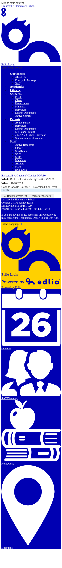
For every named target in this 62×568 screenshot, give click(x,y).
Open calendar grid (41, 195)
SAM (18, 154)
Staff (17, 83)
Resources (20, 109)
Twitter (3, 14)
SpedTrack (21, 151)
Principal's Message (26, 80)
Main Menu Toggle (11, 67)
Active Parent (22, 122)
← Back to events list (15, 195)
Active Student (23, 115)
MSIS (18, 157)
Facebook (3, 10)
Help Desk (21, 169)
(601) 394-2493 (18, 208)
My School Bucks (25, 131)
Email (18, 97)
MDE (18, 166)
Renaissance (22, 103)
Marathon (20, 160)
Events (5, 190)
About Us (20, 77)
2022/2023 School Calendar (30, 135)
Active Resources (24, 144)
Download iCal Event (45, 186)
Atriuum (19, 163)
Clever (18, 100)
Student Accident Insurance (30, 138)
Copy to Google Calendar (15, 186)
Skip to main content (12, 2)
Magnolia (20, 106)
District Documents (25, 112)
